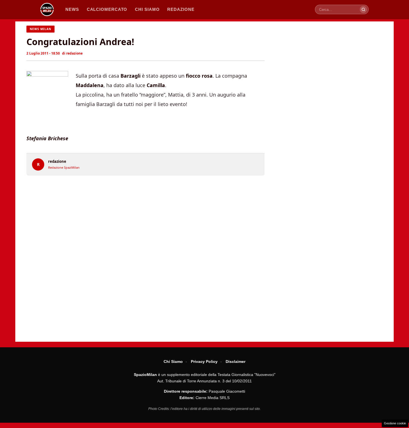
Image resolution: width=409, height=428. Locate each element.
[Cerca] (363, 9)
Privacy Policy (204, 361)
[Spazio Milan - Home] (47, 9)
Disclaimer (235, 361)
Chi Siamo (173, 361)
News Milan (40, 29)
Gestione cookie (395, 423)
